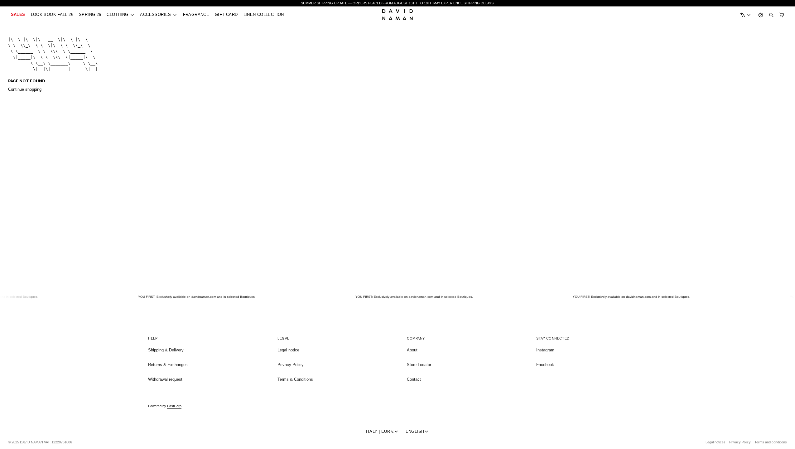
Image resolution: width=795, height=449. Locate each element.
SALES (18, 14)
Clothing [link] (117, 15)
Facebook (545, 364)
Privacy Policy (290, 364)
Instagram (545, 350)
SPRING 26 (90, 14)
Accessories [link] (155, 15)
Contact (414, 379)
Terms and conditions (770, 442)
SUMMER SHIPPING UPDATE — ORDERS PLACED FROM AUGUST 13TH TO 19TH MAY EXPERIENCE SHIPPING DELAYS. (397, 3)
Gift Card (226, 14)
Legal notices (715, 442)
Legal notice (288, 350)
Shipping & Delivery (166, 350)
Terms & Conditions (295, 379)
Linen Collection (263, 14)
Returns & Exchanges (168, 364)
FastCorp (174, 406)
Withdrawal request (165, 379)
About (412, 350)
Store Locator (419, 364)
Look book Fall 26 (52, 14)
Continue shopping (24, 89)
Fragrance (196, 14)
